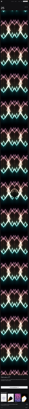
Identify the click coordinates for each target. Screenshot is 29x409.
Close (26, 404)
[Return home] (1, 1)
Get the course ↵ (25, 1)
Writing (19, 1)
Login (21, 1)
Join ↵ (26, 407)
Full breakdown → (14, 387)
